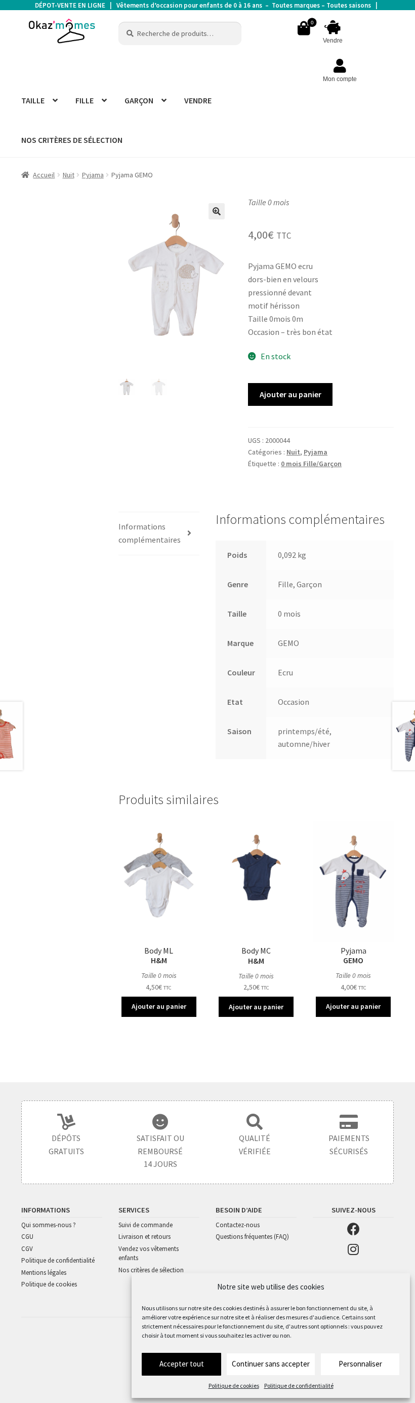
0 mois (289, 614)
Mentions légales (43, 1272)
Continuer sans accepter (271, 1364)
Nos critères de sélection (151, 1270)
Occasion (293, 702)
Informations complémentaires (149, 533)
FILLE (84, 100)
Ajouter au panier (290, 394)
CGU (27, 1236)
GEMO (288, 643)
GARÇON (138, 100)
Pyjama (93, 174)
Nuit (68, 174)
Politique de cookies (234, 1385)
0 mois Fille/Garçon (311, 463)
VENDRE (198, 100)
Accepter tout (181, 1364)
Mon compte (340, 79)
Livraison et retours (144, 1236)
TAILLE (33, 100)
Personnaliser (360, 1364)
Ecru (285, 672)
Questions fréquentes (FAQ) (252, 1236)
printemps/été (303, 731)
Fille (285, 584)
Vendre (333, 40)
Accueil (44, 174)
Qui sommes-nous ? (48, 1225)
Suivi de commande (145, 1225)
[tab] (158, 533)
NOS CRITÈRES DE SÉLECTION (71, 140)
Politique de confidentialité (299, 1385)
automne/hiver (304, 744)
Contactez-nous (238, 1225)
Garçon (309, 584)
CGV (27, 1248)
